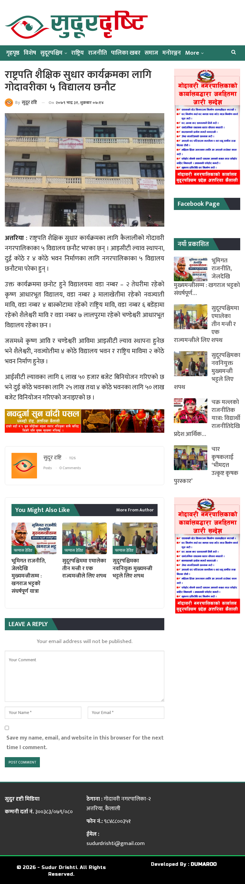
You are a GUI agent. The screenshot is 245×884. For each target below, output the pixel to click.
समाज (151, 53)
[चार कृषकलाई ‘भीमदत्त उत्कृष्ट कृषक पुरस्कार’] (190, 457)
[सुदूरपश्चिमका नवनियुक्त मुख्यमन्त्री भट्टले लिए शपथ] (135, 538)
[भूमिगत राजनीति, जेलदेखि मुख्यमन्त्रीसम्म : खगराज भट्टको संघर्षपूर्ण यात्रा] (33, 538)
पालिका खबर (125, 53)
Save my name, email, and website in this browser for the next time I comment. (85, 742)
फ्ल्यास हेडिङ (23, 550)
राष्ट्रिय (77, 53)
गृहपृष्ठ (12, 53)
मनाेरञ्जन (171, 53)
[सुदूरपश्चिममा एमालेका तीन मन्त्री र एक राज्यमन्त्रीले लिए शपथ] (84, 538)
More (192, 53)
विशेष (30, 53)
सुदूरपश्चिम (51, 53)
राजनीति (97, 53)
